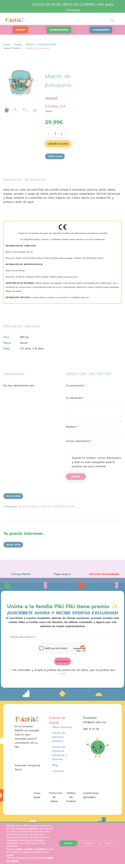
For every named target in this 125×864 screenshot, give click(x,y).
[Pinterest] (11, 516)
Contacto (58, 771)
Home (6, 44)
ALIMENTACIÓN (58, 29)
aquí (62, 673)
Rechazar (89, 843)
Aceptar (68, 843)
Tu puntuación (76, 386)
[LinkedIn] (18, 516)
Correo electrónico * (79, 441)
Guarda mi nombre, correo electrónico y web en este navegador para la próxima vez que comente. (96, 462)
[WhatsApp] (24, 516)
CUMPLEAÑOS (100, 29)
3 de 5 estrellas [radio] (73, 389)
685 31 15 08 (91, 729)
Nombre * (72, 427)
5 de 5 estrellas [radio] (79, 389)
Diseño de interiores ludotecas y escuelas (59, 753)
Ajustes (109, 843)
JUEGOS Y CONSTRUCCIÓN (41, 44)
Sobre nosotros (62, 727)
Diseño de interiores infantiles (58, 737)
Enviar (75, 476)
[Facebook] (5, 516)
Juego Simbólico (12, 48)
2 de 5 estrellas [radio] (70, 389)
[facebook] (16, 753)
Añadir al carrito (58, 143)
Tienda (17, 44)
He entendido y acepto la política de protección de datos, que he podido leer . (63, 671)
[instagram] (22, 753)
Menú (112, 20)
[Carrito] (106, 21)
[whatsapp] (16, 757)
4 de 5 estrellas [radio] (76, 389)
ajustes (10, 855)
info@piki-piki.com (94, 722)
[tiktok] (34, 753)
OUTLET (20, 29)
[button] (118, 19)
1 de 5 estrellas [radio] (67, 389)
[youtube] (28, 753)
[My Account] (98, 21)
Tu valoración (75, 398)
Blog (55, 765)
